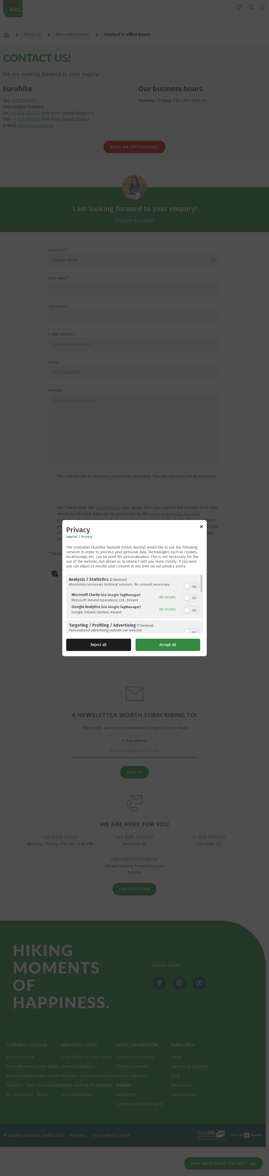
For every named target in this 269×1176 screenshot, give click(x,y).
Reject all (98, 645)
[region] (134, 603)
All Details (167, 597)
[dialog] (134, 588)
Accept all (167, 645)
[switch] (191, 586)
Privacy (86, 537)
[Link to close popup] (201, 527)
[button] (187, 586)
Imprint (71, 537)
